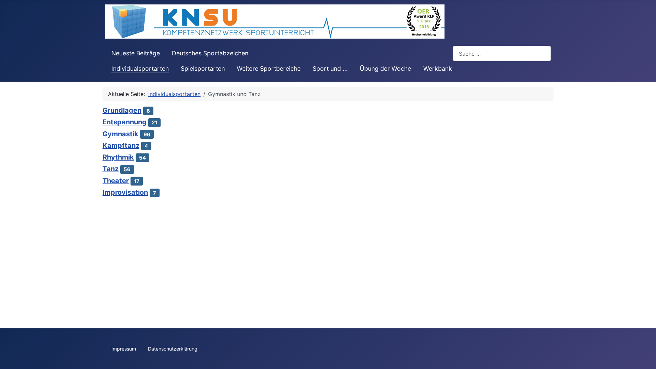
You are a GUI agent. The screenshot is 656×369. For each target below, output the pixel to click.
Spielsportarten (203, 68)
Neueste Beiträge (135, 53)
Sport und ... (330, 68)
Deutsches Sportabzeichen (210, 53)
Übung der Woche (385, 68)
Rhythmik (118, 157)
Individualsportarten (140, 68)
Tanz (110, 169)
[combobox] (502, 53)
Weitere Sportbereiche (269, 68)
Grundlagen (121, 110)
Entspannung (124, 122)
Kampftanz (120, 145)
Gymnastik (120, 134)
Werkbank (437, 68)
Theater (115, 181)
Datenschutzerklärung (172, 349)
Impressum (123, 349)
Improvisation (125, 192)
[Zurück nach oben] (644, 356)
